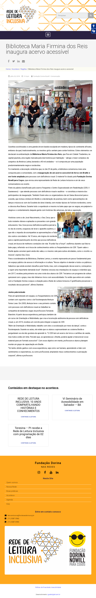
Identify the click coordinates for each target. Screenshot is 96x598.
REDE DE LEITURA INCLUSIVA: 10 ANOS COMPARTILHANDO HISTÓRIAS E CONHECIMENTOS (28, 405)
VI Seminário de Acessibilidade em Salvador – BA (72, 401)
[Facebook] (44, 472)
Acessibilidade (56, 587)
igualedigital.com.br (53, 594)
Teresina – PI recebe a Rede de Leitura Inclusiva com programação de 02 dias (28, 432)
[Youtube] (51, 472)
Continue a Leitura (28, 417)
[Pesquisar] (91, 15)
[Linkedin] (57, 472)
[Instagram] (38, 472)
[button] (48, 34)
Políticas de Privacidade (42, 587)
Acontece (15, 69)
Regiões (24, 69)
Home (8, 69)
